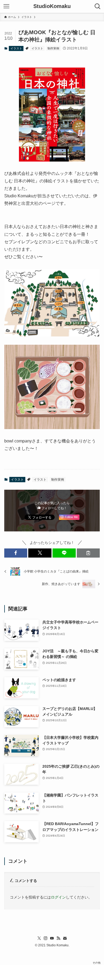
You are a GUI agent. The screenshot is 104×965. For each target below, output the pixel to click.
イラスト (16, 48)
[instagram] (45, 938)
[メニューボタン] (6, 6)
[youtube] (52, 938)
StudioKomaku (52, 6)
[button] (15, 553)
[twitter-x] (39, 938)
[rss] (58, 938)
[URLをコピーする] (88, 553)
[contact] (64, 938)
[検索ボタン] (97, 6)
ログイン (58, 897)
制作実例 (53, 48)
